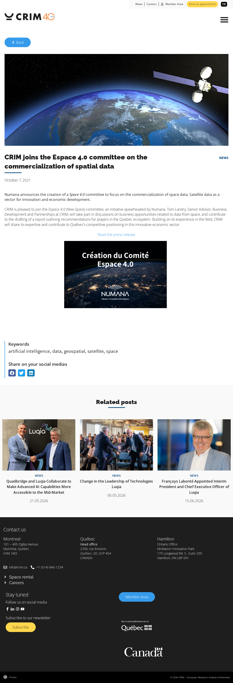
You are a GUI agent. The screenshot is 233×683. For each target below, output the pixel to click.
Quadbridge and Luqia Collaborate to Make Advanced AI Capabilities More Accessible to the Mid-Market (38, 487)
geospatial (74, 351)
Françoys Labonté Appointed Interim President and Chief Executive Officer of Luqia (194, 487)
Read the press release (116, 234)
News (223, 158)
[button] (224, 19)
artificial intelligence (29, 351)
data (57, 351)
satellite (95, 351)
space (112, 351)
